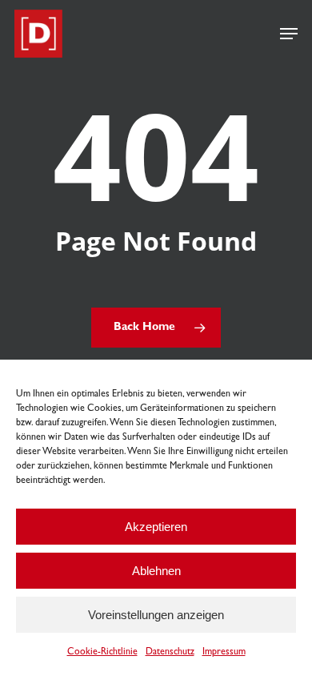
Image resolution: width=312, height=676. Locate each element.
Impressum (224, 653)
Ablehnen (156, 570)
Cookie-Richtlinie (102, 653)
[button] (289, 34)
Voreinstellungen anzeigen (156, 615)
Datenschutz (170, 653)
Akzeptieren (156, 526)
